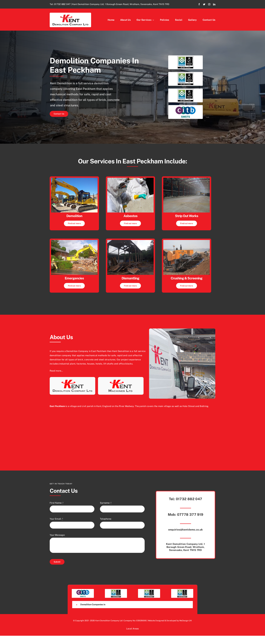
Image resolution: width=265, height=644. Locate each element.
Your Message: (57, 535)
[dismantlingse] (130, 241)
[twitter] (204, 4)
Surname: (105, 503)
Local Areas (132, 628)
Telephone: (106, 519)
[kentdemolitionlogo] (70, 13)
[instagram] (209, 4)
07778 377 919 (190, 514)
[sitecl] (186, 178)
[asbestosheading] (130, 178)
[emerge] (74, 241)
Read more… (56, 370)
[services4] (186, 241)
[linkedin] (214, 4)
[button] (132, 604)
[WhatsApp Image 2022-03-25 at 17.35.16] (74, 178)
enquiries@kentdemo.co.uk (185, 529)
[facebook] (199, 4)
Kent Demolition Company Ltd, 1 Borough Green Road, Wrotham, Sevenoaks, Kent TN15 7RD (185, 547)
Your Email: (56, 519)
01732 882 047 (62, 4)
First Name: (56, 503)
